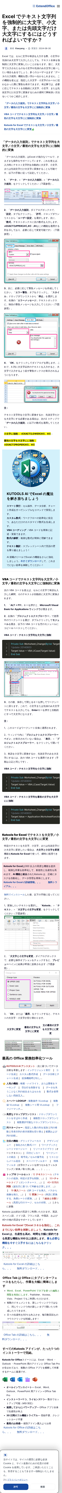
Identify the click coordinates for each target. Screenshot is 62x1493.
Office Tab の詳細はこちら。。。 (23, 1334)
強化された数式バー (26, 1144)
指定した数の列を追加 (36, 1127)
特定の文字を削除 (29, 1178)
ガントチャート (28, 1182)
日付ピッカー (33, 1152)
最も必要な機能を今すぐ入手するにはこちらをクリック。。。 (31, 1243)
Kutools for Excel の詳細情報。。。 (23, 882)
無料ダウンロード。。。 (31, 1268)
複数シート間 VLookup (37, 1104)
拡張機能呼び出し (31, 1078)
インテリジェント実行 (38, 1070)
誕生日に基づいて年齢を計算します (31, 1186)
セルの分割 (40, 1202)
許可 (16, 1486)
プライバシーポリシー (17, 1479)
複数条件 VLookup (38, 1100)
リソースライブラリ (43, 1148)
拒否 (43, 1486)
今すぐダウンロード (31, 561)
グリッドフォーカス (30, 1140)
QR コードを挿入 (37, 1190)
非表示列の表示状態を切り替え (27, 1131)
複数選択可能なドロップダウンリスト (36, 1122)
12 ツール (42, 1174)
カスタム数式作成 (28, 1074)
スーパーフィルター (36, 1161)
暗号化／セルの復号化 (32, 1156)
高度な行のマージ (22, 1202)
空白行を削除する (31, 1087)
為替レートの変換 (22, 1198)
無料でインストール (14, 894)
